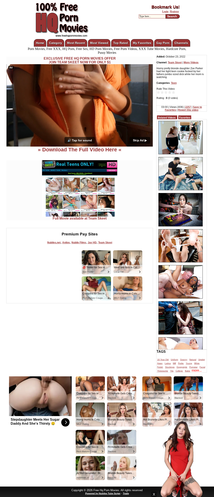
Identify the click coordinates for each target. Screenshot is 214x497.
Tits (171, 371)
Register (174, 11)
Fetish (160, 367)
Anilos (66, 242)
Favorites (184, 117)
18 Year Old (163, 359)
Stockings (170, 367)
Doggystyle (182, 367)
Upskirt (201, 359)
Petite (181, 363)
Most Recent (76, 43)
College (179, 371)
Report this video (188, 110)
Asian (160, 363)
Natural (192, 359)
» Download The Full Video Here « (79, 149)
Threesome (162, 371)
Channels (181, 43)
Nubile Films (78, 242)
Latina (168, 363)
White (197, 363)
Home (40, 43)
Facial (202, 367)
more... (197, 370)
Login (165, 11)
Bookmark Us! (166, 7)
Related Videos (167, 117)
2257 (188, 107)
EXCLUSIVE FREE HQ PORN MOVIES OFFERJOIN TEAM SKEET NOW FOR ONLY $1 (80, 60)
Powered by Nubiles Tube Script (102, 493)
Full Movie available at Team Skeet (80, 218)
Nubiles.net (54, 242)
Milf (174, 363)
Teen (174, 83)
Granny (183, 359)
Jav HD (92, 242)
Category (55, 43)
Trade (126, 493)
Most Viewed (99, 43)
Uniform (174, 359)
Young (189, 363)
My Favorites (142, 43)
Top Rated (120, 43)
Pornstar (193, 367)
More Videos (191, 62)
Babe (187, 371)
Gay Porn (162, 43)
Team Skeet (105, 242)
